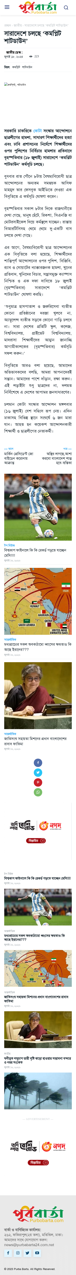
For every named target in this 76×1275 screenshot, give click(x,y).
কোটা (37, 130)
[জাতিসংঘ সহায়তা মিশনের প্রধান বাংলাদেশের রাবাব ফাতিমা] (38, 1029)
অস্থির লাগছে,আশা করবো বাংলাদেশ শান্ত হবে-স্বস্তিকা (57, 458)
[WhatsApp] (38, 792)
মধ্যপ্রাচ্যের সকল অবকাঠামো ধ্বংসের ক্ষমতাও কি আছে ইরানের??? (34, 937)
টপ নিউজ (8, 873)
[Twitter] (38, 772)
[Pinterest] (38, 782)
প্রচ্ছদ (7, 25)
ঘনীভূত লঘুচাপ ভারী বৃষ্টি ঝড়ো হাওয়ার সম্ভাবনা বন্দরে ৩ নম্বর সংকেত (37, 1060)
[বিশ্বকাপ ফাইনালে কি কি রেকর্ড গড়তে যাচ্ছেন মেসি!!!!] (38, 907)
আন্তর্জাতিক (9, 931)
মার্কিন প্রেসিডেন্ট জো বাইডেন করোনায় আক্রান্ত (18, 458)
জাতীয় (7, 1053)
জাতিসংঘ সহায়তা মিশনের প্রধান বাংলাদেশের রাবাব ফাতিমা (36, 999)
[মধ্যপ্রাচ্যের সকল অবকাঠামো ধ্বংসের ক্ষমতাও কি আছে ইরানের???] (38, 968)
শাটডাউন (27, 67)
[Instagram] (18, 1253)
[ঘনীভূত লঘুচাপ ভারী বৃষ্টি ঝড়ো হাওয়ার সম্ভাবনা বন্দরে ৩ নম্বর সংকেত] (38, 1091)
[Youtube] (37, 1253)
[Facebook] (38, 763)
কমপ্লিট (16, 67)
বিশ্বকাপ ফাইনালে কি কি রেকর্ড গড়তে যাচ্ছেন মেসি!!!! (37, 878)
